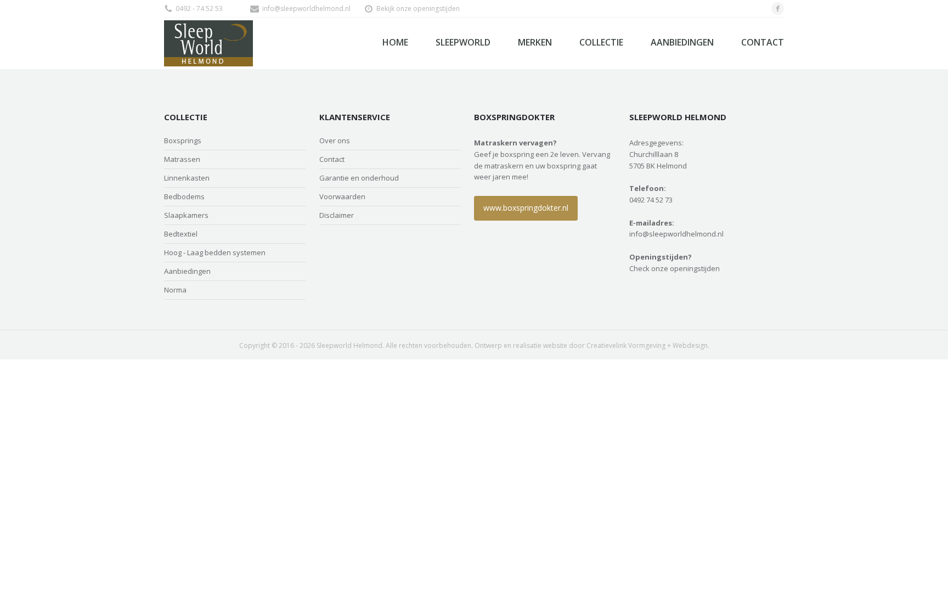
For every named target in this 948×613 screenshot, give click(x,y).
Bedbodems (184, 196)
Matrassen (182, 159)
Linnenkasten (187, 178)
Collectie (601, 42)
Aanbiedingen (682, 42)
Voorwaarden (342, 196)
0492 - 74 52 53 (199, 8)
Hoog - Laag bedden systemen (215, 252)
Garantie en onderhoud (359, 178)
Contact (762, 42)
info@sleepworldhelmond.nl (306, 8)
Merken (535, 42)
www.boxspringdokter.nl (525, 208)
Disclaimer (336, 215)
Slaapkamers (186, 215)
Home (395, 42)
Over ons (334, 140)
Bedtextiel (181, 234)
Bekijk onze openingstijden (418, 8)
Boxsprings (182, 140)
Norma (175, 290)
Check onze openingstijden (674, 268)
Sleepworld (463, 42)
